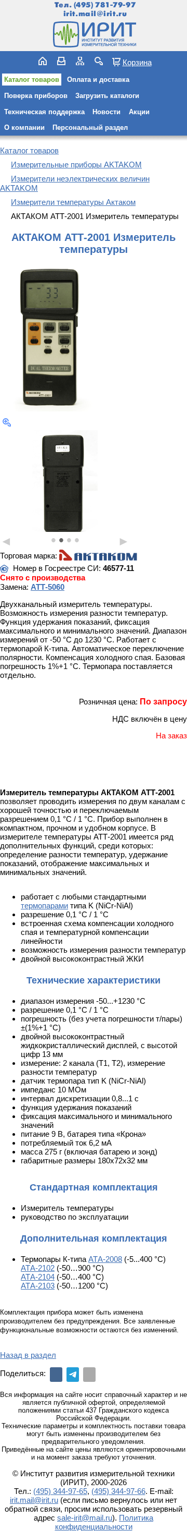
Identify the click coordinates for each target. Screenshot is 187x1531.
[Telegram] (72, 1374)
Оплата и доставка (98, 79)
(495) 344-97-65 (60, 1491)
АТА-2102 (38, 1267)
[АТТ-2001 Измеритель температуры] (52, 336)
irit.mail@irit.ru (95, 14)
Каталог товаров (31, 79)
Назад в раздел (28, 1355)
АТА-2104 (38, 1276)
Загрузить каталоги (107, 96)
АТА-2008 (105, 1259)
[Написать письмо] (61, 61)
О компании (24, 127)
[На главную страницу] (93, 34)
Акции (139, 112)
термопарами (44, 905)
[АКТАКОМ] (98, 555)
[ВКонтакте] (56, 1374)
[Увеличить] (7, 422)
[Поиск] (99, 61)
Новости (106, 112)
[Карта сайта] (80, 61)
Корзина (137, 62)
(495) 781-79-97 (105, 5)
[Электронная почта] (89, 1374)
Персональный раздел (90, 127)
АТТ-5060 (47, 586)
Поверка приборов (36, 96)
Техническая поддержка (44, 112)
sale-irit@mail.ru (84, 1517)
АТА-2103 (38, 1285)
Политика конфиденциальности (104, 1522)
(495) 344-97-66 (118, 1491)
